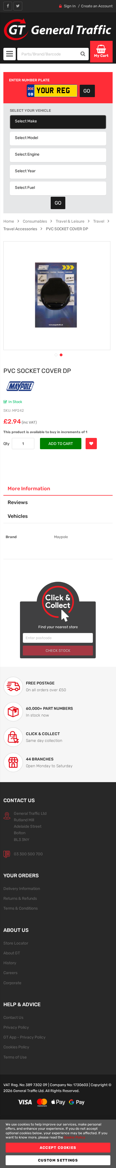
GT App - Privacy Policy (24, 1037)
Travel (98, 221)
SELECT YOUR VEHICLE (30, 110)
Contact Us (13, 1017)
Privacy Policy (16, 1027)
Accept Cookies (58, 1147)
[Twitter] (18, 6)
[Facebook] (7, 6)
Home (8, 221)
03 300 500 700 (28, 854)
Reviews (18, 502)
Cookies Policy (16, 1047)
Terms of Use (15, 1057)
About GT (11, 953)
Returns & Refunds (20, 898)
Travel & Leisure (70, 221)
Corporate (12, 983)
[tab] (57, 489)
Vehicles (18, 516)
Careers (10, 972)
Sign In (70, 6)
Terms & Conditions (20, 908)
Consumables (35, 221)
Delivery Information (21, 888)
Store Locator (15, 943)
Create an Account (97, 6)
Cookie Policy (74, 1137)
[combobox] (47, 54)
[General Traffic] (57, 29)
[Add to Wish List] (91, 443)
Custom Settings (58, 1160)
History (9, 963)
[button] (55, 354)
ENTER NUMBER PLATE (29, 80)
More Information (29, 488)
